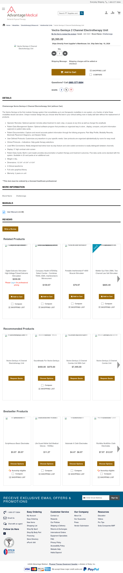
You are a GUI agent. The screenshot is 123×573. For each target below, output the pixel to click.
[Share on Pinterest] (71, 90)
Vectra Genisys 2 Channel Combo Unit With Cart (76, 361)
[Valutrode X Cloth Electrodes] (76, 429)
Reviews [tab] (7, 219)
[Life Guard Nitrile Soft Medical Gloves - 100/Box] (47, 429)
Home (8, 25)
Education (101, 515)
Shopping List (32, 525)
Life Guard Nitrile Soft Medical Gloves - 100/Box (46, 444)
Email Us (11, 518)
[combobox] (71, 13)
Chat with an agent (15, 523)
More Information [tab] (13, 186)
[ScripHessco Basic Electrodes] (17, 429)
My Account (31, 515)
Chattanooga (108, 34)
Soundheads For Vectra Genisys (46, 360)
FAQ (52, 539)
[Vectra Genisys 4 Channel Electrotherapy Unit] (17, 346)
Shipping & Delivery (58, 525)
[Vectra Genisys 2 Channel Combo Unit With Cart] (77, 346)
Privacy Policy (56, 542)
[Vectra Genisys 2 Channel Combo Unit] (107, 346)
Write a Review (10, 229)
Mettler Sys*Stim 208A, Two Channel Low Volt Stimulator (107, 271)
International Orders (58, 532)
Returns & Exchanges (59, 529)
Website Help (56, 549)
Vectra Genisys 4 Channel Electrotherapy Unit (16, 361)
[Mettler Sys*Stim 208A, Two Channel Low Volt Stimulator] (107, 256)
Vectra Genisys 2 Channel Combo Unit (106, 361)
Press (76, 522)
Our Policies (55, 522)
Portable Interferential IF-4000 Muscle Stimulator (76, 271)
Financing (30, 535)
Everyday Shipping (97, 2)
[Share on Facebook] (61, 90)
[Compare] (112, 12)
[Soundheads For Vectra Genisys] (47, 346)
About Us (77, 515)
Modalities (15, 25)
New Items (31, 522)
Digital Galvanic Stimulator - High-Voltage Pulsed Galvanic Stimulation (16, 273)
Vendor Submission (81, 525)
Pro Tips (101, 522)
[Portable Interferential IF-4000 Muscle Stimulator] (77, 256)
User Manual (12, 212)
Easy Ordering (32, 519)
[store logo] (22, 13)
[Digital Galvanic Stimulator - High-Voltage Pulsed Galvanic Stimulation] (17, 256)
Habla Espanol (56, 552)
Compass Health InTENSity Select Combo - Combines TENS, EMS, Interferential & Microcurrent (47, 274)
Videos (100, 519)
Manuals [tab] (7, 203)
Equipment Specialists (59, 535)
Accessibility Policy (58, 545)
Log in (13, 282)
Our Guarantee (80, 519)
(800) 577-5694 (76, 82)
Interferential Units (46, 25)
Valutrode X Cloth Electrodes (76, 443)
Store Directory (32, 539)
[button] (16, 304)
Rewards (54, 519)
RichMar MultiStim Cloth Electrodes (105, 444)
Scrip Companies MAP (106, 525)
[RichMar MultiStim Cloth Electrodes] (106, 429)
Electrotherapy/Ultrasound (29, 25)
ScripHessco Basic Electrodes (17, 443)
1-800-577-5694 (114, 2)
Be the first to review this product (64, 34)
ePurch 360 (31, 542)
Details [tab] (6, 97)
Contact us (55, 515)
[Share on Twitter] (66, 90)
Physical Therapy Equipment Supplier (63, 564)
